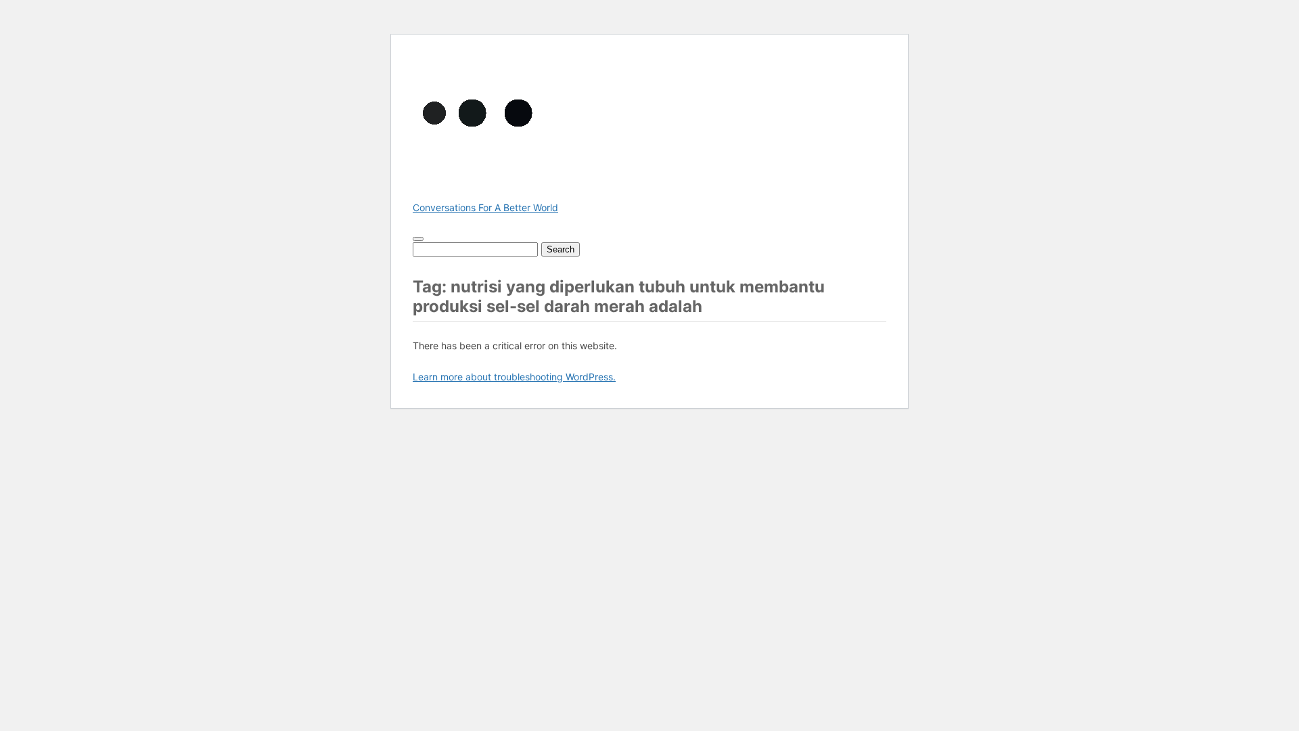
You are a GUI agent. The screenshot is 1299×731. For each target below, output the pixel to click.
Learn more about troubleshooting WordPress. (514, 376)
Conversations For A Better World (485, 207)
